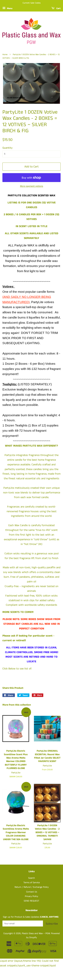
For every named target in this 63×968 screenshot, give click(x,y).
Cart (58, 8)
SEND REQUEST (31, 901)
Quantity (7, 148)
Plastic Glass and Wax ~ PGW (36, 933)
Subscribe (52, 924)
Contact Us (31, 891)
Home (4, 54)
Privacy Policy (31, 896)
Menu (9, 8)
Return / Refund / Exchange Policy (32, 887)
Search (31, 878)
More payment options (31, 186)
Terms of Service (31, 882)
